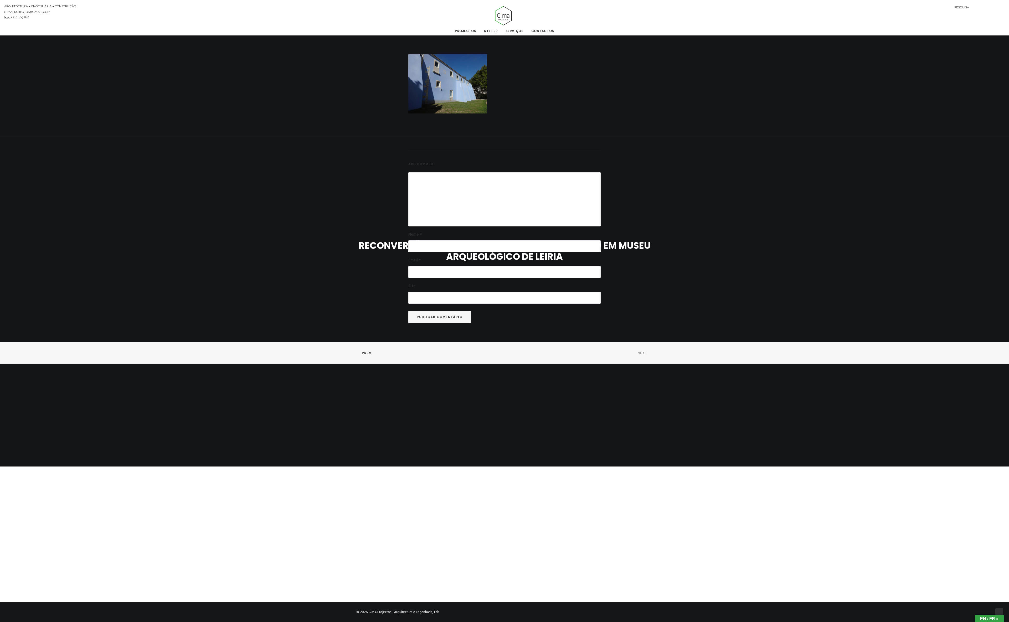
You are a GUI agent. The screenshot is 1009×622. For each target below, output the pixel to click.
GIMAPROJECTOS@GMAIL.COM (27, 12)
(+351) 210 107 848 (16, 17)
